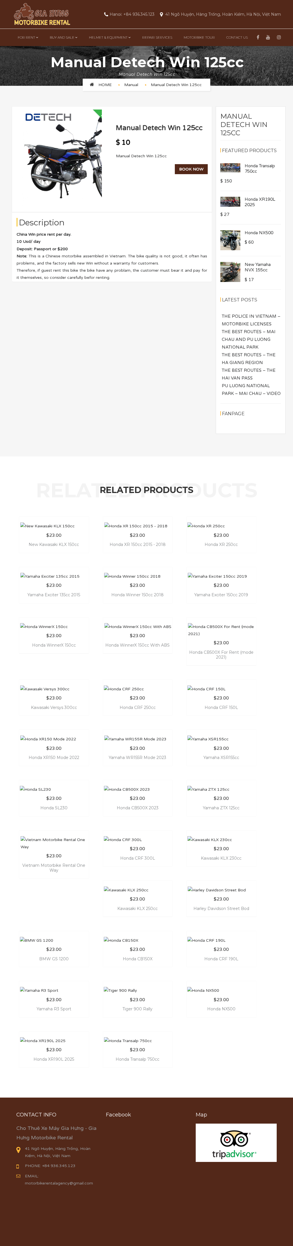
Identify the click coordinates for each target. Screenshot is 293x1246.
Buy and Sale (62, 37)
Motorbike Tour (199, 37)
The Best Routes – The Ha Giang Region (249, 358)
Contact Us (237, 37)
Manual (131, 84)
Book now (191, 169)
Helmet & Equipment (108, 37)
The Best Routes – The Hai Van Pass (249, 374)
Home (105, 84)
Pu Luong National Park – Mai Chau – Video (251, 389)
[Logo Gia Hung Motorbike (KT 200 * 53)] (42, 14)
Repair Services (157, 37)
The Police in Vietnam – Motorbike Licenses (251, 320)
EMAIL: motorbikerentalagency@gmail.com (59, 1180)
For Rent (26, 37)
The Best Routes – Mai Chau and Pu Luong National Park (249, 339)
